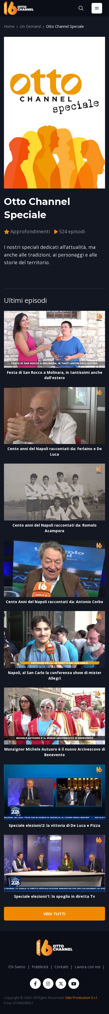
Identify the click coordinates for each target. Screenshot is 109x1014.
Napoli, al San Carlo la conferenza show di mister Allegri (54, 675)
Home (9, 26)
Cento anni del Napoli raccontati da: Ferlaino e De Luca (54, 451)
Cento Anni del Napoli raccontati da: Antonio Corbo (54, 601)
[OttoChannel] (19, 8)
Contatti (61, 966)
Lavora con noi (87, 966)
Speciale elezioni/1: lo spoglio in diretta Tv (54, 896)
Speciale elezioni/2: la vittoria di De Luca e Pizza (54, 825)
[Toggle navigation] (97, 8)
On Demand (30, 26)
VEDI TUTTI (54, 913)
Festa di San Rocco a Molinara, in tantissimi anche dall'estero (54, 375)
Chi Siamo (16, 966)
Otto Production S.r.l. (81, 997)
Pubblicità (40, 966)
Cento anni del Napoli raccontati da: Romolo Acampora (54, 528)
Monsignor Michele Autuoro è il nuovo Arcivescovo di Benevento (54, 752)
